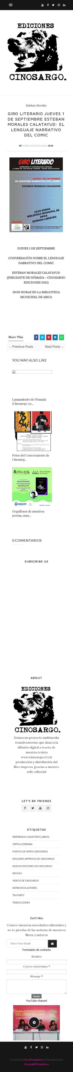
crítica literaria (22, 844)
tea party (18, 895)
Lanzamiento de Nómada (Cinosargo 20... (29, 401)
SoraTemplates (34, 1059)
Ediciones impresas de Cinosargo (33, 858)
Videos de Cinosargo (26, 880)
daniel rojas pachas (34, 145)
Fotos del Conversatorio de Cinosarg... (30, 457)
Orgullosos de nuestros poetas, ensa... (28, 513)
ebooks (17, 873)
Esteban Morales (36, 105)
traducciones (21, 902)
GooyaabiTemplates (36, 1064)
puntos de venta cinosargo (30, 851)
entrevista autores (25, 888)
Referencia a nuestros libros (31, 836)
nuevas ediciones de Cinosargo (32, 866)
